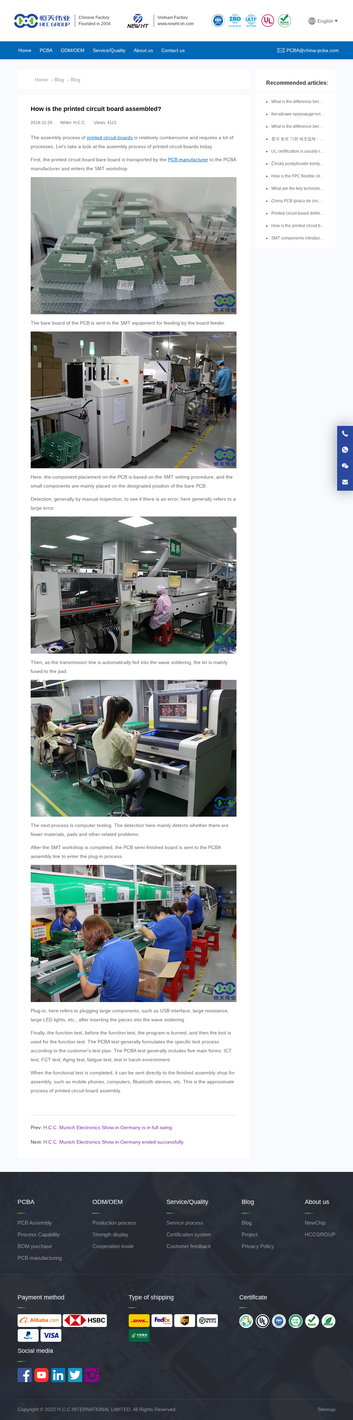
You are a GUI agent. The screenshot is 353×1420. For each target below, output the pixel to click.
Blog (59, 79)
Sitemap (326, 1409)
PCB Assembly (35, 1223)
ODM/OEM (72, 50)
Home (24, 50)
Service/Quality (109, 50)
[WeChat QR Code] (345, 466)
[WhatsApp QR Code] (345, 450)
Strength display (110, 1234)
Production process (114, 1223)
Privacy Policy (258, 1246)
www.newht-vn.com (176, 23)
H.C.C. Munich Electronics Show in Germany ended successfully (113, 1142)
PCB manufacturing (40, 1258)
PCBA (46, 50)
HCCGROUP (320, 1234)
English (325, 21)
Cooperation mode (113, 1246)
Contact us (173, 50)
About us (143, 50)
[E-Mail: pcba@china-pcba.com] (345, 482)
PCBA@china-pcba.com (312, 50)
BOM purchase (35, 1246)
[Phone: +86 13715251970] (345, 434)
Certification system (189, 1234)
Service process (185, 1223)
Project (250, 1234)
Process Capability (39, 1234)
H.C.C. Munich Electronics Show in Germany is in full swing (107, 1127)
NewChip (315, 1223)
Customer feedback (189, 1246)
